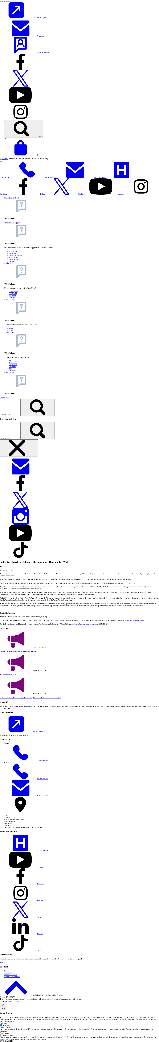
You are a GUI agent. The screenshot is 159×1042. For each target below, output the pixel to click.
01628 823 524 (5, 177)
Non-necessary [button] (5, 1033)
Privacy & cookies (10, 975)
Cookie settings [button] (7, 1001)
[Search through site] (37, 407)
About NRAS (9, 332)
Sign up (2, 962)
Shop (6, 138)
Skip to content (5, 1)
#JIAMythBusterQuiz (11, 198)
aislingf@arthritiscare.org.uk (134, 620)
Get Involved (8, 263)
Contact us (40, 36)
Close (35, 455)
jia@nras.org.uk (42, 795)
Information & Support (12, 223)
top (34, 995)
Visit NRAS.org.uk (39, 17)
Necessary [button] (3, 1023)
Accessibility (8, 973)
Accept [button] (17, 1001)
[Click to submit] (37, 430)
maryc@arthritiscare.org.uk (55, 620)
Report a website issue (12, 977)
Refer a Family (9, 372)
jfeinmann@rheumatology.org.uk (83, 624)
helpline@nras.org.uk (51, 177)
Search (40, 136)
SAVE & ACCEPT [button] (6, 1041)
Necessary (6, 1025)
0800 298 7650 (42, 760)
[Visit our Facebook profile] (20, 69)
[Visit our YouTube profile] (20, 103)
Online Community (43, 53)
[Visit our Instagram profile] (20, 119)
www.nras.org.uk (38, 731)
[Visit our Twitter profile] (20, 86)
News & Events (9, 299)
